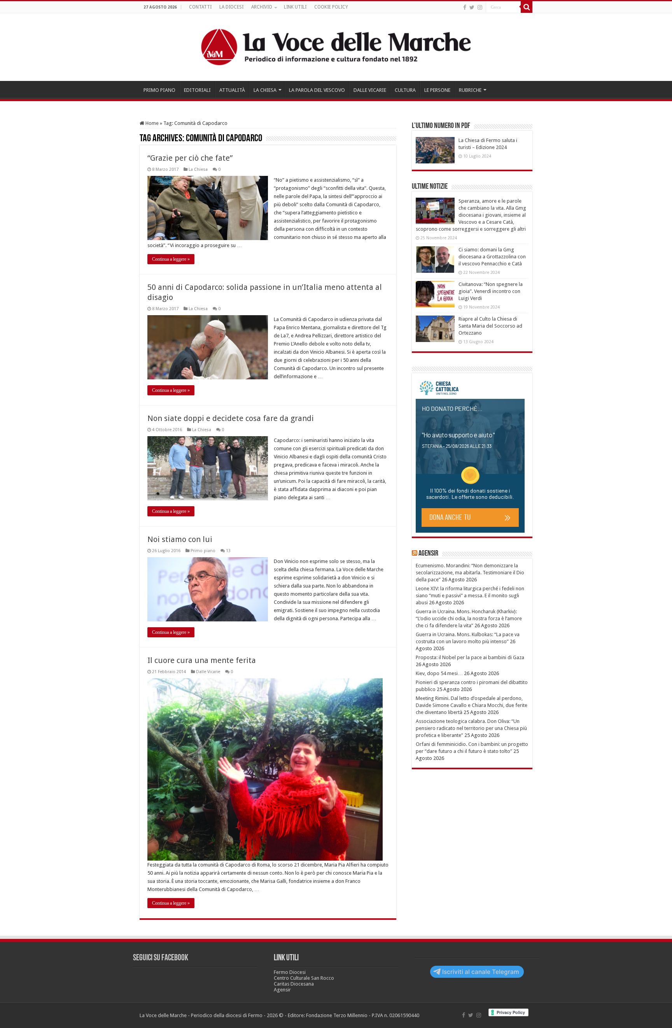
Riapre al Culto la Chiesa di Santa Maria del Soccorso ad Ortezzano (490, 326)
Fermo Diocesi (290, 972)
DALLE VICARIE (370, 90)
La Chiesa (198, 169)
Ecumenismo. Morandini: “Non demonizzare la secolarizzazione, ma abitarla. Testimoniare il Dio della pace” (470, 572)
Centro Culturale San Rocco (304, 978)
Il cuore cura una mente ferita (201, 660)
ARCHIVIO (261, 7)
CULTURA (405, 90)
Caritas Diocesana (294, 984)
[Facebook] (464, 7)
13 (228, 550)
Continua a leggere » (171, 259)
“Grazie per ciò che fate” (190, 158)
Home (151, 123)
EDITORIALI (197, 90)
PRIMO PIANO (159, 90)
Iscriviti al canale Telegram (480, 971)
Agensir (428, 554)
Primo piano (203, 550)
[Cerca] (526, 7)
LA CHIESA (265, 90)
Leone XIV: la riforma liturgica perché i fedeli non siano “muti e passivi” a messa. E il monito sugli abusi (470, 595)
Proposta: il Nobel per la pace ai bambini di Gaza (470, 657)
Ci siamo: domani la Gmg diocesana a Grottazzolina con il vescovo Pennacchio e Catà (492, 257)
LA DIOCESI (231, 7)
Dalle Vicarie (208, 671)
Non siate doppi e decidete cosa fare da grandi (230, 418)
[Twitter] (472, 7)
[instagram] (480, 7)
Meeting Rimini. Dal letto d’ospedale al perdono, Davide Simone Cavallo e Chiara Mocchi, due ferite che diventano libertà (471, 705)
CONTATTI (200, 7)
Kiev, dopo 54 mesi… (439, 673)
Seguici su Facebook (160, 958)
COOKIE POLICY (331, 7)
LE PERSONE (437, 90)
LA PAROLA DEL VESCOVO (317, 90)
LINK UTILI (295, 7)
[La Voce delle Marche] (336, 47)
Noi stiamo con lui (179, 539)
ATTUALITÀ (232, 90)
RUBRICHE (470, 90)
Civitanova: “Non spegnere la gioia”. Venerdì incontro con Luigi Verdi (490, 291)
